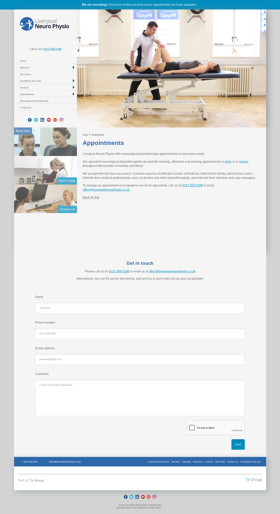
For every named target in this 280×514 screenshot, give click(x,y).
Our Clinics (25, 74)
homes (243, 161)
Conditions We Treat (30, 81)
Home (23, 61)
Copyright (186, 462)
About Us (24, 67)
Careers (209, 462)
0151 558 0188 (52, 49)
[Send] (238, 444)
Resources (198, 462)
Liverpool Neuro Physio (158, 462)
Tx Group (37, 480)
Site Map (175, 462)
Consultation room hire (250, 462)
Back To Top (91, 197)
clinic (228, 161)
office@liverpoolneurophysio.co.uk (172, 271)
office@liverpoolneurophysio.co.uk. (106, 189)
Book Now (220, 462)
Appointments (27, 94)
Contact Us (25, 107)
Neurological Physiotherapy (34, 101)
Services (24, 87)
